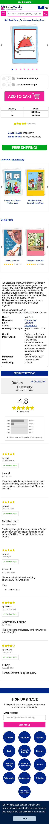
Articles (39, 737)
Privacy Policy (9, 764)
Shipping (40, 778)
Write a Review (38, 382)
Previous (3, 45)
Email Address (11, 713)
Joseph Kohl (30, 325)
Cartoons (28, 323)
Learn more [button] (39, 812)
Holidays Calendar (24, 792)
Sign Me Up (24, 725)
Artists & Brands (25, 751)
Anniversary (18, 159)
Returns (40, 751)
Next (46, 45)
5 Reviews (31, 124)
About (40, 764)
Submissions (25, 778)
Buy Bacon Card (12, 260)
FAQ (9, 751)
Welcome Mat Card (35, 260)
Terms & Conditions (24, 764)
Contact (9, 737)
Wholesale (9, 778)
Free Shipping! (24, 2)
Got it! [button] (24, 819)
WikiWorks (24, 737)
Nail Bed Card (21, 390)
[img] (20, 123)
